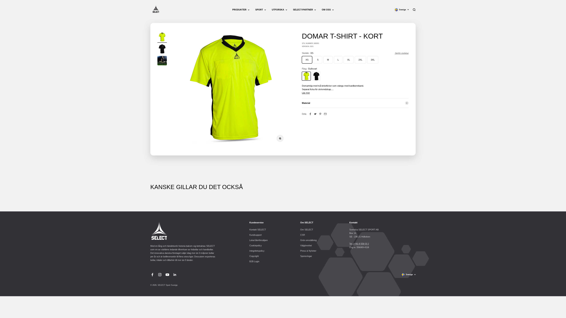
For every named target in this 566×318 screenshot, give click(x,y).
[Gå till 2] (162, 49)
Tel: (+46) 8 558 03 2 (359, 243)
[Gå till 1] (162, 37)
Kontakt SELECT (257, 229)
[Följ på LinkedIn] (175, 275)
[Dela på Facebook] (310, 113)
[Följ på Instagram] (160, 275)
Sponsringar (306, 256)
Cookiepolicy (255, 245)
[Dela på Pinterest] (320, 113)
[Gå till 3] (162, 61)
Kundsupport (255, 235)
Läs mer (306, 93)
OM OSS (326, 9)
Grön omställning (308, 240)
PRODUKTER (239, 9)
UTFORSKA (278, 9)
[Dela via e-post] (325, 113)
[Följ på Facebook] (152, 275)
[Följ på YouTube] (167, 275)
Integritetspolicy (256, 251)
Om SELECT (306, 229)
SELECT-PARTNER (303, 9)
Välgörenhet (306, 245)
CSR (302, 235)
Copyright (254, 256)
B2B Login (254, 261)
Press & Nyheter (308, 251)
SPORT (259, 9)
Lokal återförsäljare (258, 240)
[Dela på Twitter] (315, 113)
